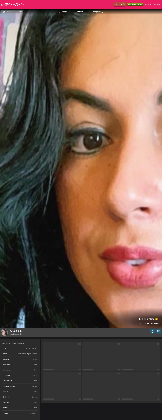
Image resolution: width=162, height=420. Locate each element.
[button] (148, 4)
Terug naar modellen (14, 12)
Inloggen (157, 4)
